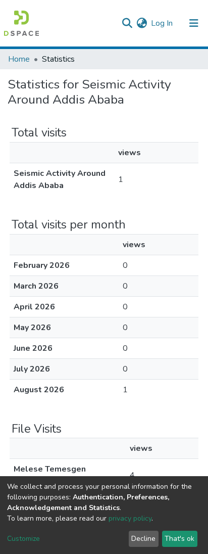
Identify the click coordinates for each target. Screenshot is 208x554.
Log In (162, 23)
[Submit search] (127, 23)
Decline (143, 538)
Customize (23, 538)
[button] (141, 23)
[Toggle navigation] (194, 23)
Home (19, 59)
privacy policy (130, 518)
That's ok (179, 538)
